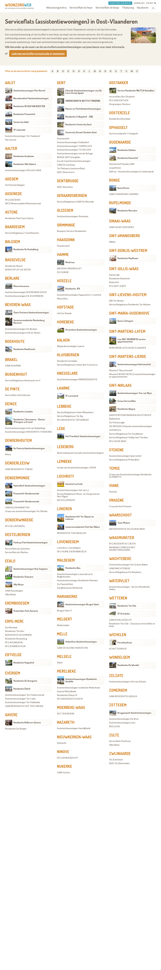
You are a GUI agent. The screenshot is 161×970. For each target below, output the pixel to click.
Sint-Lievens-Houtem (128, 294)
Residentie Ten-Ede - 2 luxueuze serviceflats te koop (132, 624)
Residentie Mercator (127, 210)
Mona (8, 454)
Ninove (63, 751)
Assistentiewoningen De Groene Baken (128, 564)
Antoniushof (63, 138)
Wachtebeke (120, 558)
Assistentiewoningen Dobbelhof (73, 142)
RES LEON (114, 726)
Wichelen (117, 634)
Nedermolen (63, 625)
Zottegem (118, 704)
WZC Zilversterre (65, 172)
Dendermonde (17, 477)
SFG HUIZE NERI (117, 441)
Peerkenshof (63, 246)
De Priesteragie (117, 422)
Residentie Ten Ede (126, 605)
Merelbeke (66, 671)
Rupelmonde (120, 202)
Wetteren (118, 598)
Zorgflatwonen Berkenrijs (70, 588)
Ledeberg (65, 446)
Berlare (12, 278)
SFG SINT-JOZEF (117, 286)
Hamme (63, 254)
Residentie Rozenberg (16, 638)
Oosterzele (119, 112)
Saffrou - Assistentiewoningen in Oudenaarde (131, 171)
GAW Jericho (63, 772)
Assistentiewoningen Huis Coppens (30, 568)
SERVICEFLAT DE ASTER (18, 269)
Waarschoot (120, 515)
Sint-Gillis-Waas (124, 268)
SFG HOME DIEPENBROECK (72, 551)
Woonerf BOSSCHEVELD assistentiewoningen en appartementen (132, 375)
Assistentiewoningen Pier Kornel (29, 90)
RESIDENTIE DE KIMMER (18, 635)
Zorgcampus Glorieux (119, 104)
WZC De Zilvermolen (119, 763)
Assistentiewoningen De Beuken (21, 329)
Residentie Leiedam (23, 411)
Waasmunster (121, 537)
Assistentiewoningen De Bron (124, 719)
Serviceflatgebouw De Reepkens (125, 572)
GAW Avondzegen (14, 591)
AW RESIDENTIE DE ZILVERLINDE (127, 529)
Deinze (11, 403)
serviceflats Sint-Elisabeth (122, 96)
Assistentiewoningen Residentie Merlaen (77, 580)
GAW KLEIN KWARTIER (17, 507)
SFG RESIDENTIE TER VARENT (73, 420)
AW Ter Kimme (116, 301)
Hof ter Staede (64, 313)
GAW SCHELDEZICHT (120, 620)
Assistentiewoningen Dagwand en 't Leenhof (79, 295)
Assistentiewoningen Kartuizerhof (134, 364)
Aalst (10, 82)
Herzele (64, 280)
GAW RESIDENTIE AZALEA (123, 696)
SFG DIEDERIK (12, 200)
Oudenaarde (120, 142)
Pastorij (113, 491)
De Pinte (12, 389)
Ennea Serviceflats (126, 401)
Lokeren (64, 508)
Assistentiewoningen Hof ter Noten (22, 333)
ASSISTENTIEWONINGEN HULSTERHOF (130, 415)
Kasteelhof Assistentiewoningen (29, 485)
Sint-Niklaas (120, 385)
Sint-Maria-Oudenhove (129, 313)
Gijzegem (65, 210)
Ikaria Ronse (123, 188)
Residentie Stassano (23, 576)
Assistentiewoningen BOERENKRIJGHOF (26, 292)
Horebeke (65, 321)
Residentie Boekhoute (24, 349)
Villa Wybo (114, 745)
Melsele (64, 656)
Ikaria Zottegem (125, 320)
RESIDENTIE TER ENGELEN (71, 533)
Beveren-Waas (18, 304)
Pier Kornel (10, 140)
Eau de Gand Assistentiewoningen (74, 161)
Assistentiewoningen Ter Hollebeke (22, 702)
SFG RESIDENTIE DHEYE (70, 699)
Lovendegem (68, 541)
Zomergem (118, 690)
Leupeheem (115, 168)
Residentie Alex (72, 568)
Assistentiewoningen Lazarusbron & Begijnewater (75, 575)
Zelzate (116, 675)
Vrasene (116, 500)
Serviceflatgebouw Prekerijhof (124, 459)
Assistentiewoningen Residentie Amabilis (81, 680)
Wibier (112, 242)
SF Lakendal (19, 129)
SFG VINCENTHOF (119, 100)
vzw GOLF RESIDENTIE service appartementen (131, 340)
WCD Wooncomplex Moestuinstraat (23, 203)
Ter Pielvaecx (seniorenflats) (71, 168)
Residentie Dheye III (67, 695)
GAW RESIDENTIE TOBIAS (18, 469)
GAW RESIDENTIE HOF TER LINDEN (24, 706)
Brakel (11, 359)
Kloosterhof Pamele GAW (121, 164)
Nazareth (65, 722)
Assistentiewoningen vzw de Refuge (75, 153)
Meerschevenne (21, 286)
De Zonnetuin (116, 759)
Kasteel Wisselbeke (66, 691)
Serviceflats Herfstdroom (17, 395)
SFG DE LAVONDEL (15, 526)
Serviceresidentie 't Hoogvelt (123, 133)
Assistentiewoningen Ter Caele (20, 698)
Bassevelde (15, 259)
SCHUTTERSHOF (118, 649)
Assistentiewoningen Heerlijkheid (73, 728)
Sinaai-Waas (120, 221)
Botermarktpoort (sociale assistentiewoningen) (80, 453)
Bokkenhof (114, 419)
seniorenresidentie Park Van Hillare (82, 526)
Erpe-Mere (14, 621)
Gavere (11, 714)
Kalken (63, 340)
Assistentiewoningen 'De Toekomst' (22, 136)
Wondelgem (119, 657)
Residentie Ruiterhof (119, 278)
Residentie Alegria (126, 408)
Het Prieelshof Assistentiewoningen (82, 436)
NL (153, 8)
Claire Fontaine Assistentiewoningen (31, 312)
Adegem (11, 179)
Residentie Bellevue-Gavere (27, 722)
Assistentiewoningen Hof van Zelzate (127, 681)
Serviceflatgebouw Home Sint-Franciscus (77, 365)
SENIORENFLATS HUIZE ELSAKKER (127, 348)
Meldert (64, 619)
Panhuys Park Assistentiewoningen (30, 542)
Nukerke (64, 766)
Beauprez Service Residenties (71, 231)
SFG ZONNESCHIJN (15, 646)
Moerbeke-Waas (71, 707)
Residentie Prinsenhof (24, 114)
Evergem (12, 673)
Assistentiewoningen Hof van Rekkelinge (25, 428)
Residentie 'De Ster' (15, 631)
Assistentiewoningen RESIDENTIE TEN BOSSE (28, 432)
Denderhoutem (18, 440)
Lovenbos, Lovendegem (68, 548)
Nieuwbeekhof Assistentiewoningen (31, 98)
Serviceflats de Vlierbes (16, 552)
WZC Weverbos (65, 187)
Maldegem (66, 560)
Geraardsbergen (72, 195)
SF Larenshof (71, 395)
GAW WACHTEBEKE (119, 568)
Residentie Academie (23, 156)
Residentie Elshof (21, 688)
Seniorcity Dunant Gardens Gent (81, 132)
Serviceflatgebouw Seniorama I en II (22, 380)
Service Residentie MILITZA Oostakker (135, 90)
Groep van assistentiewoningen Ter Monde (26, 511)
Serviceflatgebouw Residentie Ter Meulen (130, 304)
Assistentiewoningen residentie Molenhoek (78, 687)
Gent (61, 82)
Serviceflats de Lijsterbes (17, 548)
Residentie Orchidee (67, 361)
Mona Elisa (62, 298)
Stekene (116, 449)
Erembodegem (17, 603)
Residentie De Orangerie (25, 680)
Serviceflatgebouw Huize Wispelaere (75, 412)
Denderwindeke (19, 519)
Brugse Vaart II (64, 610)
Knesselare (67, 373)
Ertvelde (13, 654)
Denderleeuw (17, 463)
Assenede (13, 193)
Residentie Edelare (126, 150)
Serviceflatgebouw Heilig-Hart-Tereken (128, 437)
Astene (11, 212)
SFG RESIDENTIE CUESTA (122, 543)
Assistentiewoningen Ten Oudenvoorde (24, 695)
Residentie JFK (72, 288)
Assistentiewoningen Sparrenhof (125, 456)
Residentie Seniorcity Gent (78, 124)
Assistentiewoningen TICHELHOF (74, 150)
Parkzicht (61, 743)
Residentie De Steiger (16, 728)
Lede (61, 428)
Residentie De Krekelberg (25, 249)
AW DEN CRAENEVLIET (69, 268)
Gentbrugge (67, 180)
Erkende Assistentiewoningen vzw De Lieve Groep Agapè (83, 91)
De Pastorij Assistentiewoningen (29, 448)
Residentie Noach (14, 266)
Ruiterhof (114, 282)
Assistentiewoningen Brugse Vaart (82, 604)
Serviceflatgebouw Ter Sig (70, 416)
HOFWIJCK (115, 430)
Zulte (114, 735)
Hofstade (65, 307)
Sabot (60, 662)
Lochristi (65, 476)
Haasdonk (66, 239)
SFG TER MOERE (65, 713)
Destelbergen (17, 534)
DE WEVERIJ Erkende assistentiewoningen (130, 426)
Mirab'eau (70, 262)
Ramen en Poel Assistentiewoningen (83, 108)
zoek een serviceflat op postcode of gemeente (38, 53)
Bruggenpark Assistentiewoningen (134, 712)
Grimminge (66, 225)
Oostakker (118, 82)
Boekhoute (15, 341)
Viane (114, 485)
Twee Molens (123, 522)
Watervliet (119, 580)
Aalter (11, 148)
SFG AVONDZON (14, 642)
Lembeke (64, 461)
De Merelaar (11, 627)
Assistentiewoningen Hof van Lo (73, 490)
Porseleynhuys (124, 642)
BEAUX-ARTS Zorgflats (68, 157)
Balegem (12, 241)
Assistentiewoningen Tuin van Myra (134, 393)
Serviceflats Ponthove (120, 741)
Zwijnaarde (120, 753)
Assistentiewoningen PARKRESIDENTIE (77, 379)
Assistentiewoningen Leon (122, 722)
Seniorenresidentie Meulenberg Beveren (29, 321)
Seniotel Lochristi (74, 484)
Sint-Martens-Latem (127, 331)
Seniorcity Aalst (21, 122)
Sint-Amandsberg (124, 235)
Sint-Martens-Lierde (127, 356)
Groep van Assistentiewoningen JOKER (76, 467)
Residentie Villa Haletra (24, 164)
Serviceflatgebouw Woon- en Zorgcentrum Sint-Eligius (78, 495)
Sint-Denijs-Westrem (128, 250)
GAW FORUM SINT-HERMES (123, 194)
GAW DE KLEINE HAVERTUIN (72, 648)
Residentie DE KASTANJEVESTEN (29, 106)
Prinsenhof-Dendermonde (26, 493)
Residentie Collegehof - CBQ (79, 116)
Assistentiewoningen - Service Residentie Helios (129, 588)
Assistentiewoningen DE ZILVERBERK (24, 296)
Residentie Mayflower (127, 258)
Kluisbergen (68, 354)
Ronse (114, 180)
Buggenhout (16, 374)
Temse (114, 468)
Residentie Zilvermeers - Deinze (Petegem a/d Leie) (29, 420)
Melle (62, 633)
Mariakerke (67, 596)
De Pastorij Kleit (65, 584)
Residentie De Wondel (128, 665)
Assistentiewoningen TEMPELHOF (74, 146)
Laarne (63, 388)
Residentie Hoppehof (23, 662)
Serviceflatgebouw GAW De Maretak (75, 201)
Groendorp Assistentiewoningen (81, 329)
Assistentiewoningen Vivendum (72, 216)
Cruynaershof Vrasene (120, 506)
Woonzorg (18, 5)
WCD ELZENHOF (66, 500)
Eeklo (10, 561)
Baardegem (15, 226)
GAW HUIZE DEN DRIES (121, 227)
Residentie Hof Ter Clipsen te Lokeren (79, 517)
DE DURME (63, 272)
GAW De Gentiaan (66, 165)
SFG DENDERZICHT (67, 758)
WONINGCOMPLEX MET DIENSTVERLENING (122, 548)
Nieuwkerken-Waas (74, 736)
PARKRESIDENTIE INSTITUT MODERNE (82, 100)
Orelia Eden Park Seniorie (25, 610)
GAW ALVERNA (13, 365)
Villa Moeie (18, 584)
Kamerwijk (114, 275)
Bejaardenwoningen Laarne (70, 346)
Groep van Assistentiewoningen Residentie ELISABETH (130, 475)
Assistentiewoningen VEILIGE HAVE (23, 170)
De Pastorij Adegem (15, 185)
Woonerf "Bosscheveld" (121, 370)
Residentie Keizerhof (127, 158)
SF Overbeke (123, 613)
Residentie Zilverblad (119, 119)
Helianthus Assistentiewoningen (81, 641)
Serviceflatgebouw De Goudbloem (126, 434)
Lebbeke (64, 406)
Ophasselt (118, 127)
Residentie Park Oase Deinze (19, 218)
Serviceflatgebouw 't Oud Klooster (22, 233)
